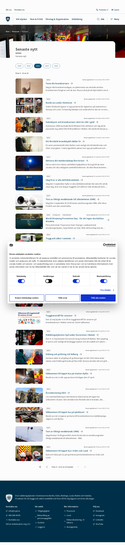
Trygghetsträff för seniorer (59, 315)
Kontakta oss (19, 10)
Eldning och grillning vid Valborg (62, 354)
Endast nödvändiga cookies (27, 298)
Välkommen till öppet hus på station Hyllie (67, 373)
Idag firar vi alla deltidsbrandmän (62, 180)
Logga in (41, 527)
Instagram (100, 515)
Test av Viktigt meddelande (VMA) (62, 431)
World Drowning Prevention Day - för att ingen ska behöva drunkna (75, 220)
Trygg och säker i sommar (58, 238)
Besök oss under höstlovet (59, 102)
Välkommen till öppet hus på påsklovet (65, 412)
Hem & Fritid (36, 19)
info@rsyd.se (14, 511)
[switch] (48, 281)
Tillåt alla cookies (98, 298)
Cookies (41, 522)
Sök (102, 19)
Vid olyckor (21, 19)
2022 (56, 66)
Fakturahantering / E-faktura (76, 521)
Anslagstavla (72, 527)
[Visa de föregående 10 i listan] (47, 467)
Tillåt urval (62, 298)
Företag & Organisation (57, 19)
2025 (29, 66)
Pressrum (15, 31)
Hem (7, 31)
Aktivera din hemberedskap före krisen (65, 160)
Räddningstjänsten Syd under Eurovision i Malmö (70, 334)
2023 (47, 66)
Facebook (100, 511)
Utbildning (77, 19)
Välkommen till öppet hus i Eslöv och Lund (67, 450)
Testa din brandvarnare (57, 83)
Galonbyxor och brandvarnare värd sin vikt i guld (70, 122)
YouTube (99, 524)
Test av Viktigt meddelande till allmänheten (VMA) (71, 199)
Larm (69, 515)
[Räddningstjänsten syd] (8, 19)
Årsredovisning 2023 (56, 392)
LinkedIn (99, 519)
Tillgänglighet (44, 511)
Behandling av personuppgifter (44, 516)
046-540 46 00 (14, 515)
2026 (19, 66)
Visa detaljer (105, 290)
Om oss (8, 10)
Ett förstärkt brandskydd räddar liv (63, 141)
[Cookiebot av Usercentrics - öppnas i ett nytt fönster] (105, 245)
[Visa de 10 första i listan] (40, 467)
